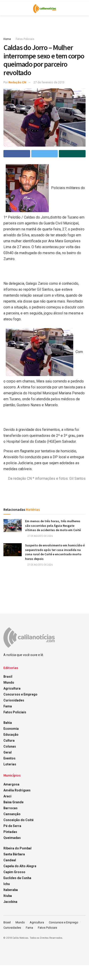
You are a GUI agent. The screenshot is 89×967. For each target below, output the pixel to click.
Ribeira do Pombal (17, 848)
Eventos (9, 758)
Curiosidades (13, 700)
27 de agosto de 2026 (40, 536)
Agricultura (12, 688)
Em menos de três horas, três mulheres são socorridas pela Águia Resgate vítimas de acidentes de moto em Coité (53, 525)
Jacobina (10, 902)
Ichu (6, 884)
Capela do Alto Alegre (19, 866)
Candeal (9, 860)
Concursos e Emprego (20, 694)
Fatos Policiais (25, 39)
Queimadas (12, 838)
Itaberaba (10, 890)
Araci (7, 796)
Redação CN (17, 82)
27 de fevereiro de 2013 (49, 82)
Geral (7, 752)
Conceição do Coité (18, 820)
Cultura (9, 740)
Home (7, 39)
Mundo (8, 682)
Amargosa (11, 784)
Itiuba (7, 896)
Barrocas (10, 808)
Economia (11, 728)
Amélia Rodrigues (17, 790)
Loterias (9, 764)
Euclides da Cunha (17, 878)
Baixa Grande (13, 802)
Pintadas (10, 832)
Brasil (7, 676)
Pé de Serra (12, 826)
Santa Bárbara (14, 854)
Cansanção (12, 814)
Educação (10, 734)
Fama (7, 706)
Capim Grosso (14, 872)
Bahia (7, 723)
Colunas (9, 746)
